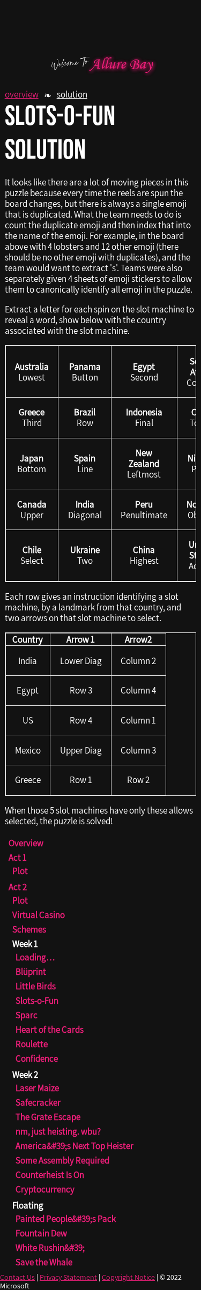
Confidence (37, 1058)
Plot (20, 871)
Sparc (27, 1015)
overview (22, 94)
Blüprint (31, 971)
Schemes (29, 929)
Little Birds (36, 986)
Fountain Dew (41, 1233)
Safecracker (38, 1102)
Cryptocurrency (45, 1189)
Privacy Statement (68, 1277)
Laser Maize (37, 1088)
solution (72, 94)
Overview (26, 843)
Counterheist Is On (50, 1174)
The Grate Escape (48, 1117)
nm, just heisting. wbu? (58, 1131)
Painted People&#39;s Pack (66, 1218)
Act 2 (18, 887)
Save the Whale (44, 1262)
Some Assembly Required (62, 1160)
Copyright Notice (128, 1277)
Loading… (35, 957)
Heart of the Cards (50, 1029)
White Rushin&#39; (50, 1247)
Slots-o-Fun (37, 1000)
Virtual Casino (38, 914)
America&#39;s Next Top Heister (74, 1145)
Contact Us (17, 1277)
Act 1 (18, 857)
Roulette (32, 1044)
